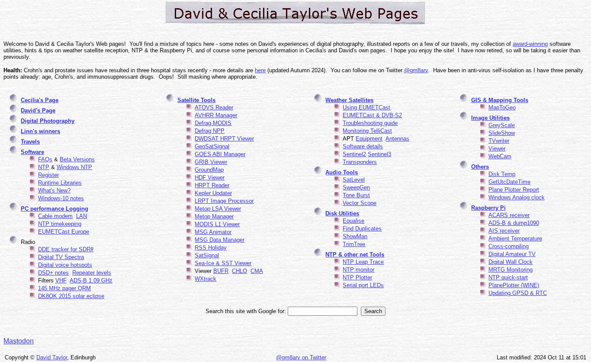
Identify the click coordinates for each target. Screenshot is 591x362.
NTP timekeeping (59, 224)
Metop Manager (214, 216)
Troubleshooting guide (370, 123)
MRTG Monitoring (510, 269)
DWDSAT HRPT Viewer (224, 138)
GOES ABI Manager (220, 154)
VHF (61, 280)
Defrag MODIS (213, 123)
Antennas (397, 138)
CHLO (239, 271)
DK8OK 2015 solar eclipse (71, 296)
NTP (43, 167)
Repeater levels (91, 272)
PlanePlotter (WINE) (513, 285)
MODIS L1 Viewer (217, 224)
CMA (257, 271)
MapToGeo (502, 107)
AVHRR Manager (216, 115)
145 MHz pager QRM (64, 288)
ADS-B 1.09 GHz (91, 280)
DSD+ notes (53, 272)
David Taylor (51, 357)
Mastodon (18, 341)
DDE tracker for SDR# (65, 249)
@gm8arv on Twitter (301, 357)
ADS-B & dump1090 (513, 223)
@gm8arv (416, 70)
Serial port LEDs (363, 285)
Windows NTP (74, 167)
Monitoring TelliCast (367, 131)
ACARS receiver (509, 215)
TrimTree (354, 244)
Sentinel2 (354, 154)
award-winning (530, 44)
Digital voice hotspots (65, 265)
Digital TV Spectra (61, 257)
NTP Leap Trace (363, 262)
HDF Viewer (210, 177)
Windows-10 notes (61, 198)
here (260, 70)
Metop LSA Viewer (218, 208)
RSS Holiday (211, 247)
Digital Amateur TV (512, 254)
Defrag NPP (210, 131)
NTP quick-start (508, 277)
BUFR (220, 271)
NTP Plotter (357, 277)
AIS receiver (504, 230)
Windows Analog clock (516, 197)
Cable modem (55, 216)
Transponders (360, 162)
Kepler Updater (213, 193)
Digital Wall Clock (510, 262)
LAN (81, 216)
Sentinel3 (379, 154)
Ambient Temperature (515, 238)
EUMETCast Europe (63, 231)
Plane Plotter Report (513, 189)
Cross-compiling (508, 246)
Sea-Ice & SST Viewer (223, 263)
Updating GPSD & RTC (517, 293)
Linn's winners (40, 131)
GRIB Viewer (211, 162)
